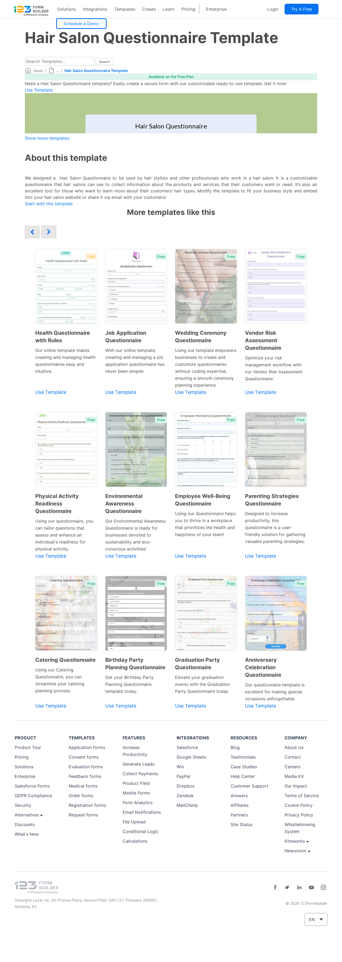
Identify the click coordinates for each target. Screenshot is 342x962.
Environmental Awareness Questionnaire (123, 503)
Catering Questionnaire (65, 660)
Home (38, 71)
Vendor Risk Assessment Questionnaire (263, 340)
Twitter (287, 887)
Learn (168, 9)
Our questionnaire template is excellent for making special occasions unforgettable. (275, 691)
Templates (124, 9)
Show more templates (47, 138)
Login (272, 9)
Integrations (95, 9)
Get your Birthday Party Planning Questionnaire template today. (129, 684)
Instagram (323, 887)
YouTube (311, 887)
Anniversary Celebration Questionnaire (263, 667)
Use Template (39, 90)
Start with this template (49, 203)
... (57, 71)
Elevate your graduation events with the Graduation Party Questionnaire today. (202, 684)
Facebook (275, 887)
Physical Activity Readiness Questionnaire (57, 503)
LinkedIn (299, 887)
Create (149, 9)
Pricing (188, 9)
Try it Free (301, 9)
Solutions (66, 9)
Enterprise (216, 9)
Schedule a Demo (81, 23)
